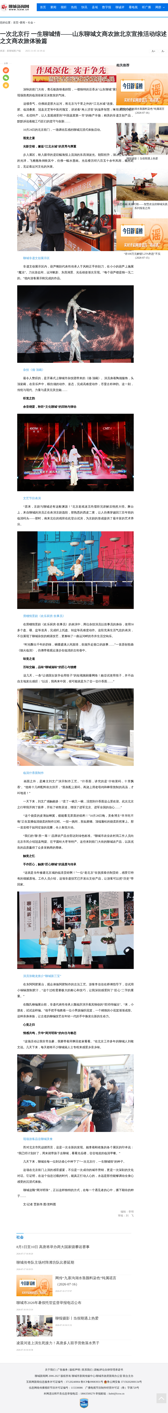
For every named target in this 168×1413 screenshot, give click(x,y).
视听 (64, 7)
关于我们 (50, 1369)
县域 (95, 7)
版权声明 (75, 1369)
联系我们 (87, 1369)
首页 (43, 7)
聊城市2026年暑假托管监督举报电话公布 (48, 1303)
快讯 (84, 7)
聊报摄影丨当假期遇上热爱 (142, 158)
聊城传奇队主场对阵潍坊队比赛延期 (45, 1262)
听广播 (146, 7)
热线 (74, 7)
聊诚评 (120, 7)
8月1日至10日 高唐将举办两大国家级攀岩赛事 (53, 1247)
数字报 (106, 7)
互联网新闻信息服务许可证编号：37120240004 (53, 1381)
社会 (30, 22)
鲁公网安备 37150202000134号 (124, 1381)
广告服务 (62, 1369)
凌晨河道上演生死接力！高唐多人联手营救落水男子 (57, 1343)
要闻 (53, 7)
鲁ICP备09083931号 (92, 1381)
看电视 (133, 7)
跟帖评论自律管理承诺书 (108, 1369)
